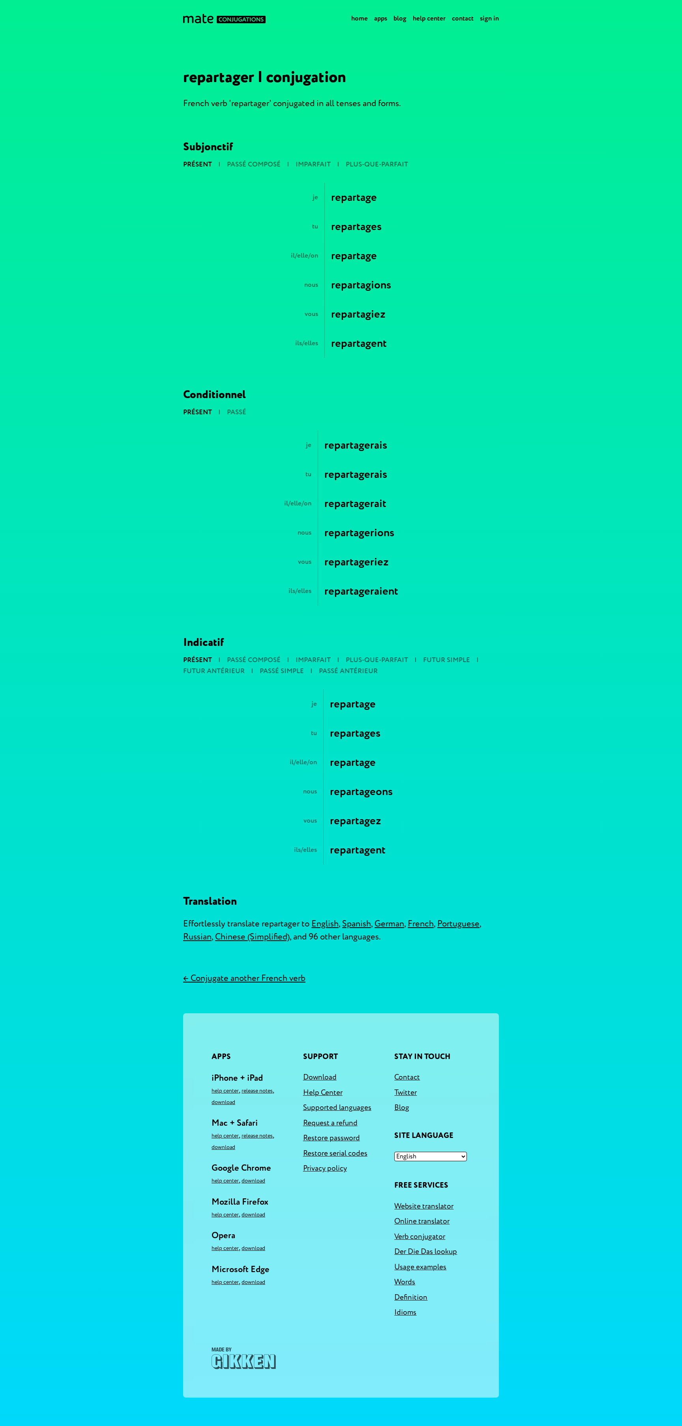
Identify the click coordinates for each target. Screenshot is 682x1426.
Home (359, 18)
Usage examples (420, 1267)
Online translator (422, 1221)
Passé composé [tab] (254, 164)
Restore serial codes (335, 1153)
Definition (410, 1297)
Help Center (429, 18)
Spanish (356, 923)
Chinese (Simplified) (252, 936)
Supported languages (337, 1107)
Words (404, 1282)
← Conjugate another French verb (244, 978)
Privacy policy (325, 1168)
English (325, 923)
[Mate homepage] (224, 18)
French (421, 923)
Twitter (405, 1092)
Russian (197, 936)
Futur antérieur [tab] (214, 671)
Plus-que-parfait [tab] (377, 164)
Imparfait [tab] (313, 164)
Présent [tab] (197, 164)
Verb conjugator (419, 1236)
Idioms (405, 1312)
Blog (400, 18)
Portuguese (458, 923)
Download (223, 1102)
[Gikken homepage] (244, 1358)
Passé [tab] (236, 412)
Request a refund (330, 1123)
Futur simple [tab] (446, 660)
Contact (463, 18)
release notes (257, 1090)
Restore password (331, 1138)
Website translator (423, 1206)
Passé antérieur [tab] (348, 671)
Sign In (489, 18)
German (389, 923)
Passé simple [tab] (282, 671)
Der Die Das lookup (425, 1251)
